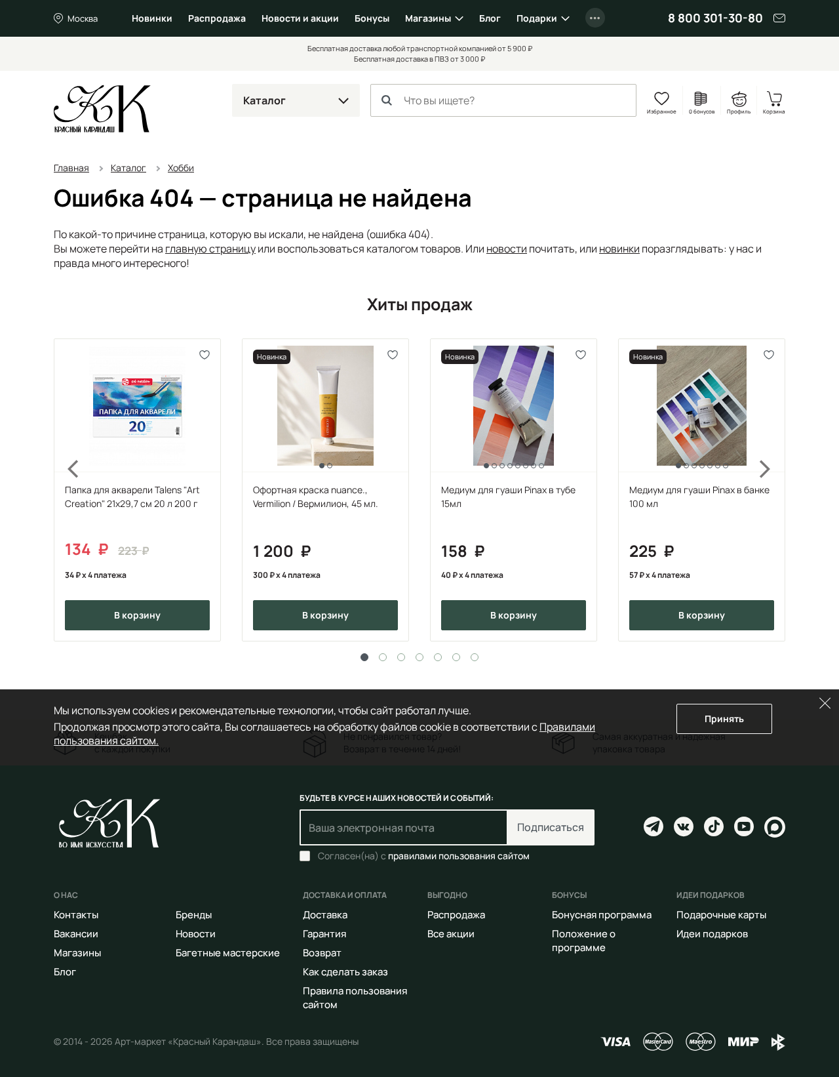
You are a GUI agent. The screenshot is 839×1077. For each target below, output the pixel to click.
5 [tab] (438, 657)
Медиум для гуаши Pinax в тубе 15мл (508, 496)
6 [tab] (456, 657)
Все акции (451, 934)
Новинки (152, 18)
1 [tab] (364, 657)
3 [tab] (401, 657)
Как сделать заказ (345, 972)
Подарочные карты (721, 915)
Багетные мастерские (228, 953)
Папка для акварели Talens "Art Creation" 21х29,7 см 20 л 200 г (132, 496)
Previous (65, 489)
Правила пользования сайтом (355, 997)
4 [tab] (419, 657)
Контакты (76, 915)
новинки (619, 248)
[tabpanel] (137, 489)
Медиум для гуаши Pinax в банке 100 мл (699, 496)
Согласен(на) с (424, 856)
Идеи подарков (712, 934)
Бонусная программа (602, 915)
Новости (196, 934)
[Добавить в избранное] (205, 354)
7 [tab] (474, 657)
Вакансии (76, 934)
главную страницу (210, 248)
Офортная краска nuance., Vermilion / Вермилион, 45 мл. (315, 496)
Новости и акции (300, 18)
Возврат (322, 953)
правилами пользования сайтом (459, 855)
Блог (490, 18)
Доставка (325, 915)
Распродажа (217, 18)
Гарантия (324, 934)
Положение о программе (583, 940)
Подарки (537, 18)
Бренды (194, 915)
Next (773, 489)
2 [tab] (383, 657)
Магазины (428, 18)
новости (506, 248)
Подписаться (550, 827)
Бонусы (372, 18)
